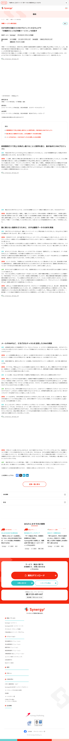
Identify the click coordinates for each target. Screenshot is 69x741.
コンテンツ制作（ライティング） (14, 657)
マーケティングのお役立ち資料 (13, 690)
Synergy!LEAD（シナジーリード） (14, 626)
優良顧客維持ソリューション (13, 650)
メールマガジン (9, 696)
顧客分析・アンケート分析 (17, 42)
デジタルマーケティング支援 (25, 35)
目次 (4, 502)
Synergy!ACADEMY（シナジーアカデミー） (17, 687)
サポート (9, 673)
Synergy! (12, 35)
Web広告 (35, 39)
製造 (62, 546)
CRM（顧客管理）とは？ (11, 684)
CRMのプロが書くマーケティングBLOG (11, 700)
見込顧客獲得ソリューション (13, 644)
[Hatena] (24, 475)
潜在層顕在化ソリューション (13, 641)
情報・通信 (40, 548)
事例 (8, 667)
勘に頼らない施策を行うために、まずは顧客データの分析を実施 (23, 133)
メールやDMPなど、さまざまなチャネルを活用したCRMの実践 (23, 137)
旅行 (65, 23)
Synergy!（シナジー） (11, 623)
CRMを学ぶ (10, 679)
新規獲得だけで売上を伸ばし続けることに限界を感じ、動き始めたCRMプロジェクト (29, 130)
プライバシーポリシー (38, 731)
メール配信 (13, 39)
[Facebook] (17, 475)
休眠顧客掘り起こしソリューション (14, 653)
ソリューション (11, 636)
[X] (20, 475)
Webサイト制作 (9, 663)
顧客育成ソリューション (11, 647)
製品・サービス (11, 618)
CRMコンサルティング (46, 39)
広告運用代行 (8, 660)
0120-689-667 (36, 594)
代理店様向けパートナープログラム (14, 632)
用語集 (7, 693)
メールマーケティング (24, 39)
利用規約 (30, 731)
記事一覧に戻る (34, 484)
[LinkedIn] (27, 475)
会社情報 (9, 705)
